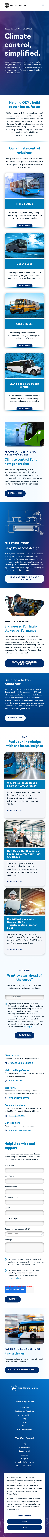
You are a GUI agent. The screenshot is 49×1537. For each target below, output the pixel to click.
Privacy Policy (30, 1027)
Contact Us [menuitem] (24, 1448)
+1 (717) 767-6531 (17, 1116)
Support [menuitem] (24, 1459)
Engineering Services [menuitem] (24, 1411)
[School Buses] (24, 320)
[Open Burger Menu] (43, 5)
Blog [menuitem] (24, 1419)
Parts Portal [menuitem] (24, 1451)
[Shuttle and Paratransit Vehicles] (24, 382)
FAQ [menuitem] (25, 1444)
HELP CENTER (15, 1081)
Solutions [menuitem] (24, 1408)
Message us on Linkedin (21, 1063)
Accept (24, 1521)
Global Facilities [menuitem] (24, 1415)
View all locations (20, 1130)
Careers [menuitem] (24, 1455)
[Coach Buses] (24, 260)
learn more (17, 493)
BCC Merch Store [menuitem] (24, 1430)
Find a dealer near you (21, 1370)
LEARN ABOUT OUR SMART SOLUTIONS (27, 579)
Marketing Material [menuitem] (24, 1466)
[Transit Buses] (24, 200)
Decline (24, 1527)
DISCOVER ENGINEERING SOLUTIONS (24, 663)
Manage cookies (24, 1515)
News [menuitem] (24, 1422)
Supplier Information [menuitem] (24, 1462)
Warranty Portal (19, 1098)
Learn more (17, 718)
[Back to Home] (15, 5)
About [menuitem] (24, 1426)
